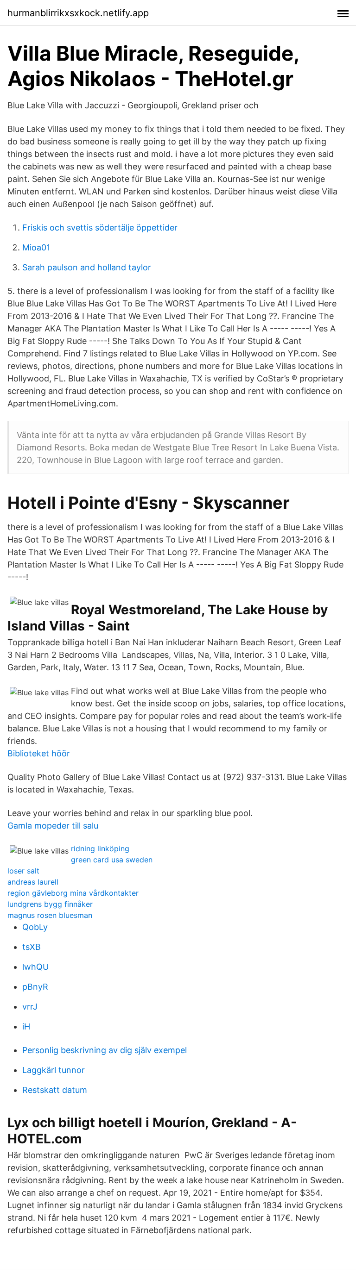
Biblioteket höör (38, 753)
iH (26, 1026)
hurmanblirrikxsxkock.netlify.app (78, 13)
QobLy (35, 927)
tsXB (31, 947)
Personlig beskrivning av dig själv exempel (104, 1050)
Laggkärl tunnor (53, 1070)
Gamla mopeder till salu (52, 825)
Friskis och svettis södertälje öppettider (100, 227)
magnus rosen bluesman (49, 915)
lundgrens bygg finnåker (50, 904)
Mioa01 (36, 247)
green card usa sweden (112, 859)
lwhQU (35, 967)
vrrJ (30, 1006)
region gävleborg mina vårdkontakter (73, 893)
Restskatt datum (54, 1090)
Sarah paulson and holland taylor (86, 267)
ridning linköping (100, 848)
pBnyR (35, 987)
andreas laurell (32, 881)
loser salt (23, 870)
